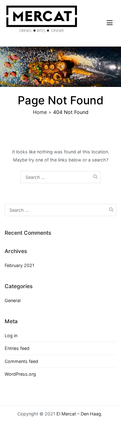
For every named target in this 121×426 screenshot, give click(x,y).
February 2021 (19, 265)
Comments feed (21, 361)
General (12, 300)
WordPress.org (20, 374)
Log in (11, 335)
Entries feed (17, 348)
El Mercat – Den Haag (78, 413)
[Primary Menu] (109, 23)
